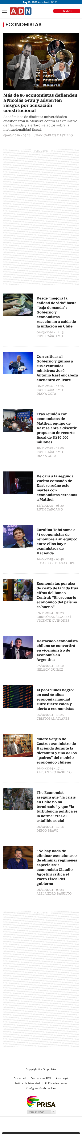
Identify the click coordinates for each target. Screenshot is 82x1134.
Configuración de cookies (41, 1088)
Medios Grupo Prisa (41, 1111)
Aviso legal (62, 1078)
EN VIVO (66, 11)
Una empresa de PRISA (41, 1101)
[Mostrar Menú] (4, 11)
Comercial (20, 1078)
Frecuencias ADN (41, 1078)
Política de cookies (56, 1083)
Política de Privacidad (27, 1083)
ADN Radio (20, 11)
